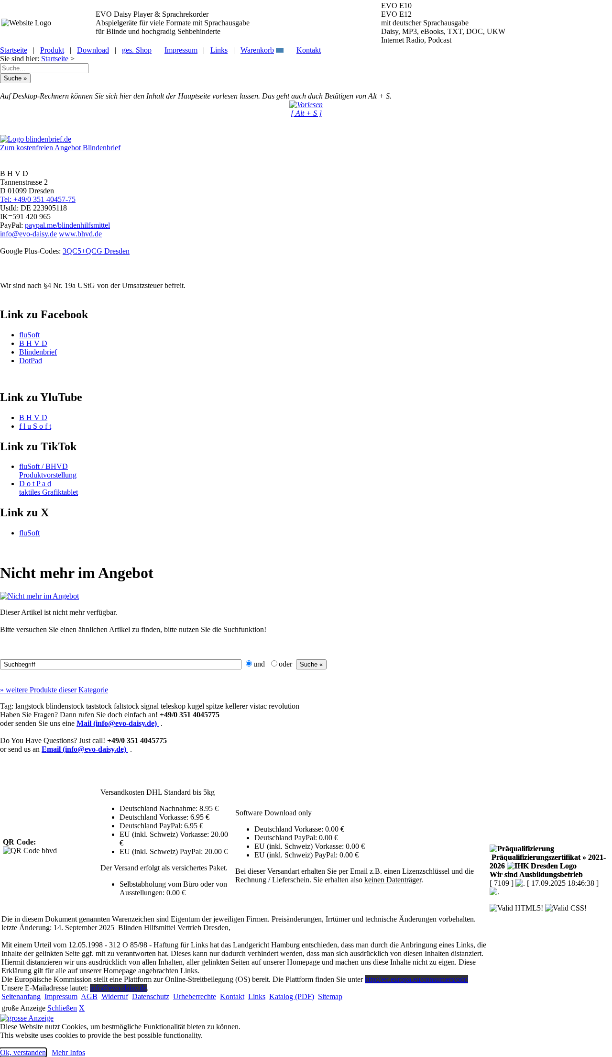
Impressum (180, 50)
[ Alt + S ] (306, 113)
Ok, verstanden (23, 1052)
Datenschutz (150, 996)
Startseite (13, 50)
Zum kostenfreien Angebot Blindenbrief (60, 148)
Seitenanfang (21, 996)
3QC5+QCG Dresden (96, 251)
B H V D (33, 343)
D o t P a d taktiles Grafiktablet (48, 487)
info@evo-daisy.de (28, 234)
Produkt (52, 50)
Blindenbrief (38, 352)
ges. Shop (137, 50)
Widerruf (114, 996)
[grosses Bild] (39, 596)
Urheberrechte (194, 996)
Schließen (62, 1008)
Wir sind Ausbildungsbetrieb (536, 874)
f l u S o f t (35, 426)
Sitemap (330, 996)
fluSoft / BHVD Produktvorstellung (47, 470)
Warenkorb (257, 50)
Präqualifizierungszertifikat (548, 861)
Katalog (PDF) (291, 996)
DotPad (30, 360)
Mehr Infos (68, 1052)
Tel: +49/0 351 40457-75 (38, 199)
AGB (89, 996)
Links (219, 50)
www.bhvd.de (80, 234)
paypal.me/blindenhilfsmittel (67, 225)
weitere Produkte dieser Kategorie (54, 690)
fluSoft (29, 335)
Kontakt (308, 50)
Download (93, 50)
